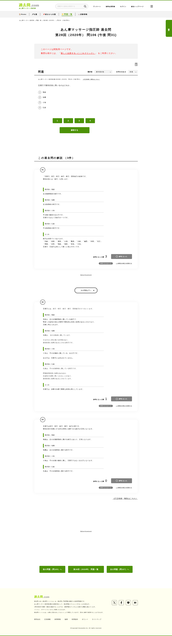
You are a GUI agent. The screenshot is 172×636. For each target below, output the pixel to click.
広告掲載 (47, 619)
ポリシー (85, 619)
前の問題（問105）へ (52, 569)
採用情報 (58, 619)
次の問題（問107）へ (119, 569)
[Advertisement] (86, 548)
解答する (74, 130)
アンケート (97, 6)
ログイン (123, 6)
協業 (66, 619)
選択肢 (90, 72)
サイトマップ (96, 619)
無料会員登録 (110, 6)
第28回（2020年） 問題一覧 (85, 569)
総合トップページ (137, 6)
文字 (121, 72)
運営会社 (37, 619)
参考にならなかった (105, 263)
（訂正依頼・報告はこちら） (91, 79)
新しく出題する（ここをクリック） (78, 53)
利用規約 (75, 619)
